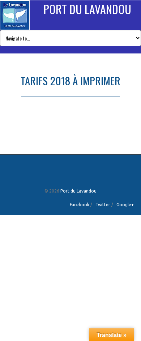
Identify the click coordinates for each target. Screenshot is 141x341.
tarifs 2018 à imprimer (23, 125)
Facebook (79, 204)
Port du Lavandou (87, 8)
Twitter (102, 204)
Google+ (125, 204)
